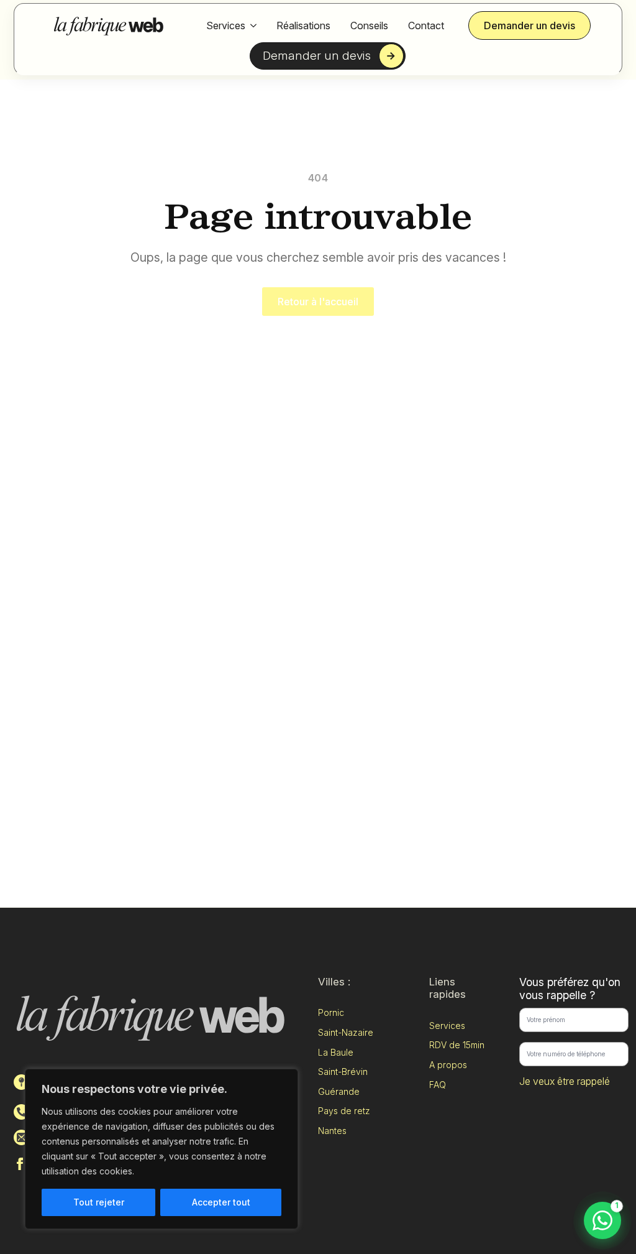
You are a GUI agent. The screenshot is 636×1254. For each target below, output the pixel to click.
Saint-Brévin (343, 1071)
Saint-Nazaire (345, 1032)
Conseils (369, 25)
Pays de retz (344, 1110)
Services (225, 25)
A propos (448, 1064)
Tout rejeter (98, 1202)
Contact (426, 25)
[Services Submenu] (253, 25)
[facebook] (20, 1164)
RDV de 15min (456, 1045)
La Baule (335, 1052)
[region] (161, 1149)
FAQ (437, 1084)
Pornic (331, 1012)
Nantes (332, 1130)
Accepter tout (221, 1202)
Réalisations (303, 25)
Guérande (339, 1091)
